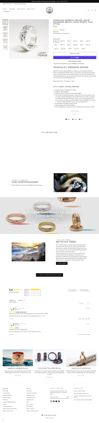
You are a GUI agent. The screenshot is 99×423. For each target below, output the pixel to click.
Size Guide (75, 111)
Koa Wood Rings (7, 397)
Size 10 (56, 48)
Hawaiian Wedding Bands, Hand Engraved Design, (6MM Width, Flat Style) (25, 316)
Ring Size (56, 38)
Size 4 (56, 41)
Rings (5, 9)
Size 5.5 (75, 41)
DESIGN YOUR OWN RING (19, 3)
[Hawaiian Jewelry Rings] (18, 357)
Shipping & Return (30, 395)
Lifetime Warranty (30, 397)
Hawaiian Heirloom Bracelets (9, 408)
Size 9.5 (88, 45)
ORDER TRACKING (7, 3)
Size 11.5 (76, 48)
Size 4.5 (62, 41)
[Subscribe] (67, 397)
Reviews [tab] (12, 300)
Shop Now (18, 375)
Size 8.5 (75, 45)
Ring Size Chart (30, 399)
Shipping (58, 33)
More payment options (74, 61)
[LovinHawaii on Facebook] (53, 401)
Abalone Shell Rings (7, 395)
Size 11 (70, 48)
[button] (87, 318)
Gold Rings (5, 388)
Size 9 (81, 45)
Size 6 (81, 41)
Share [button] (12, 318)
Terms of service (30, 408)
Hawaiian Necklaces (7, 406)
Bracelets (31, 9)
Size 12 (83, 48)
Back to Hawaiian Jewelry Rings (50, 274)
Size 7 (56, 45)
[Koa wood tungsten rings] (49, 357)
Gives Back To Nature (31, 393)
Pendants (6, 11)
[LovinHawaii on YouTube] (56, 401)
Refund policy (29, 406)
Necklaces (21, 9)
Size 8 (69, 45)
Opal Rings (5, 399)
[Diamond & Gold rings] (81, 357)
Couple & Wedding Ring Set (9, 402)
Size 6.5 (88, 41)
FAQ (74, 114)
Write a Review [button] (85, 290)
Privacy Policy (29, 404)
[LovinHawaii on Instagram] (51, 401)
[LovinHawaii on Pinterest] (59, 401)
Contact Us (29, 390)
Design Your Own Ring (8, 410)
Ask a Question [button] (73, 290)
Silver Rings (5, 390)
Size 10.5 (63, 48)
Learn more (61, 263)
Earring (12, 9)
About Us (28, 388)
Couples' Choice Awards (32, 410)
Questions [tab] (20, 300)
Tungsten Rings (6, 393)
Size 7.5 (62, 45)
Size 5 (69, 41)
